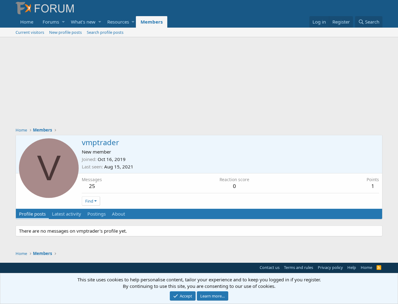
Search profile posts (105, 32)
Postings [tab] (96, 214)
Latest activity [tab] (66, 214)
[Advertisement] (199, 83)
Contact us (270, 267)
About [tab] (118, 214)
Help (351, 267)
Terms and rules (298, 267)
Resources (118, 22)
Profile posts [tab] (32, 214)
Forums (51, 22)
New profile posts (65, 32)
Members (152, 22)
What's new (83, 22)
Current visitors (30, 32)
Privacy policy (330, 267)
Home (26, 22)
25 (92, 186)
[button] (63, 22)
